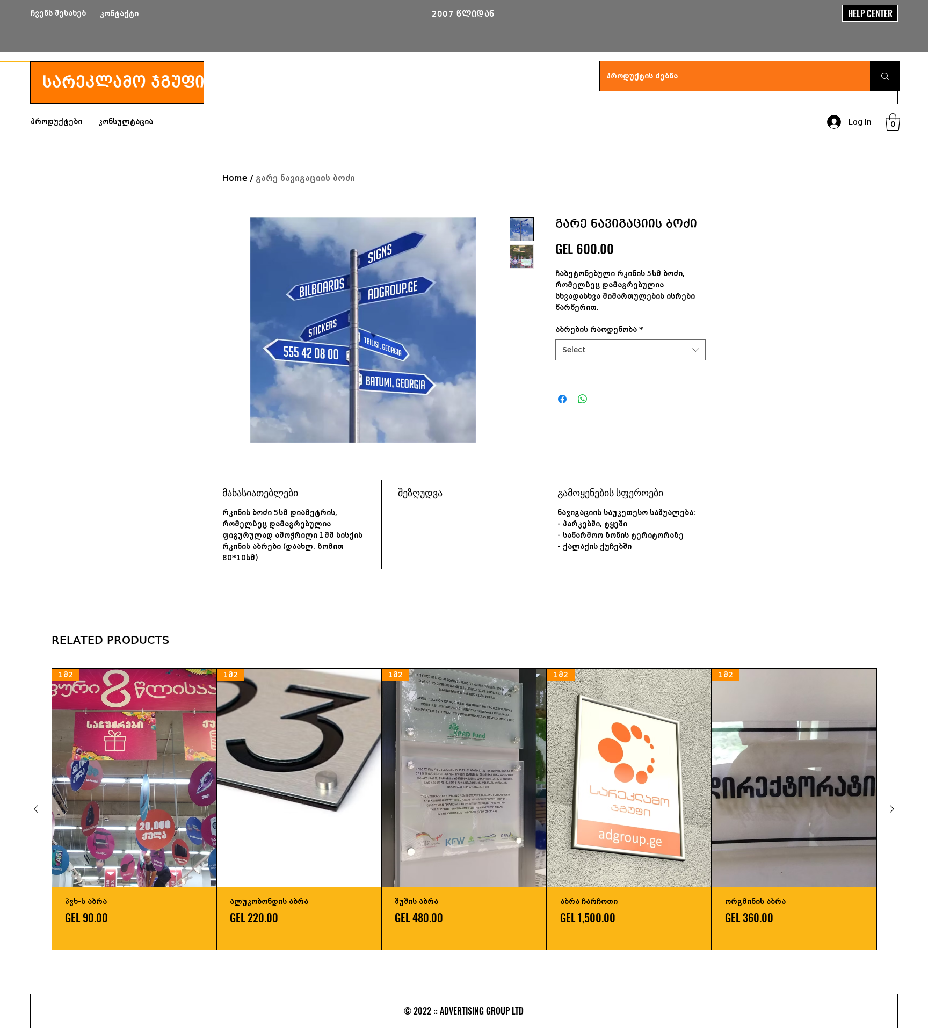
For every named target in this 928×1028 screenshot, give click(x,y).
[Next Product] (892, 808)
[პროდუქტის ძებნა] (885, 76)
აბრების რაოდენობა (599, 329)
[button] (893, 122)
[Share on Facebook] (562, 399)
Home (235, 178)
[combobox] (630, 349)
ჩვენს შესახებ (58, 13)
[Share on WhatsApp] (582, 399)
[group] (464, 809)
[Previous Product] (36, 808)
